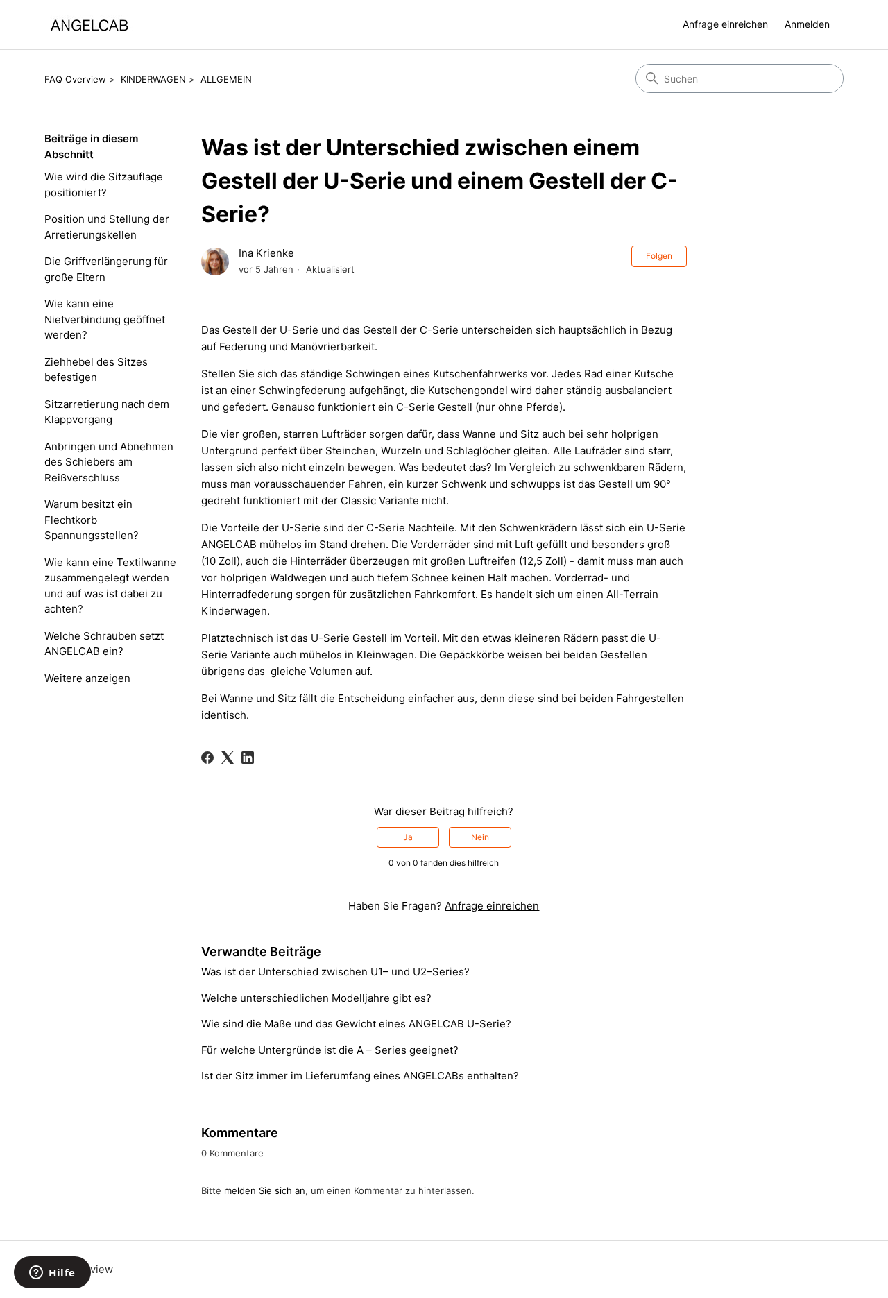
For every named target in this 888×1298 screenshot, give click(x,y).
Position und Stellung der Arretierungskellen (106, 226)
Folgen (659, 255)
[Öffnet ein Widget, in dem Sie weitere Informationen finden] (52, 1273)
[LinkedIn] (247, 757)
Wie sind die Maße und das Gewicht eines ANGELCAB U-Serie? (356, 1023)
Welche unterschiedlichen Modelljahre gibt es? (316, 998)
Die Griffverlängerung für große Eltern (106, 269)
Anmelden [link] (807, 24)
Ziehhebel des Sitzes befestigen (96, 369)
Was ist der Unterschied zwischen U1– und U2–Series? (335, 971)
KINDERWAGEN (153, 79)
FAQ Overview (75, 79)
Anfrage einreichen (725, 24)
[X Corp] (227, 757)
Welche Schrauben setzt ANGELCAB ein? (104, 643)
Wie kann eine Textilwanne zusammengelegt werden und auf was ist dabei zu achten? (110, 586)
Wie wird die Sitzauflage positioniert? (103, 184)
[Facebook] (207, 757)
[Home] (89, 25)
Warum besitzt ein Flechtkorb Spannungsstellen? (91, 519)
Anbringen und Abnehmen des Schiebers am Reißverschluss (108, 462)
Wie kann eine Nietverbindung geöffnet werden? (104, 319)
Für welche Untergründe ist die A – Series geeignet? (330, 1050)
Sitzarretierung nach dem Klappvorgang (106, 412)
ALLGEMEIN (226, 79)
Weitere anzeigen (87, 678)
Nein (480, 837)
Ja (408, 837)
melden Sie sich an (264, 1190)
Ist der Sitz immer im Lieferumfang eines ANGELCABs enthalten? (360, 1075)
